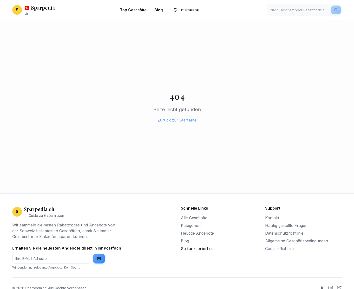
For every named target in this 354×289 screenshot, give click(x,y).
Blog (158, 9)
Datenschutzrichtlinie (284, 233)
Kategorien (191, 225)
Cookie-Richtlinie (280, 248)
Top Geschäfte (133, 9)
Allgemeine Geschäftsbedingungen (296, 240)
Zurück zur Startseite (177, 120)
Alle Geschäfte (194, 217)
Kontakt (272, 217)
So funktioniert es (197, 248)
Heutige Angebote (197, 233)
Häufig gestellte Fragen (286, 225)
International (190, 10)
